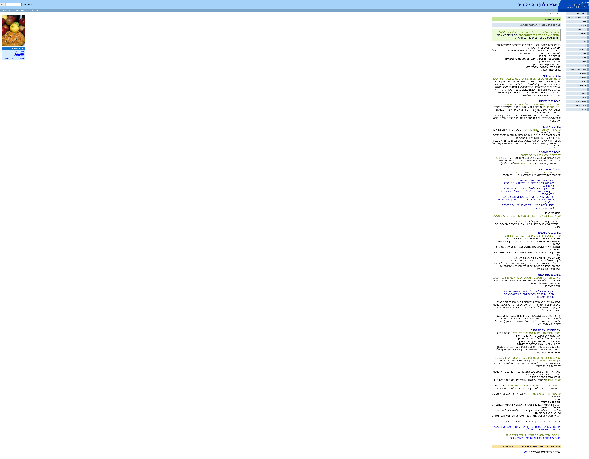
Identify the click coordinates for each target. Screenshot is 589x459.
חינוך (584, 41)
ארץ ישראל (582, 26)
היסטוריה (582, 34)
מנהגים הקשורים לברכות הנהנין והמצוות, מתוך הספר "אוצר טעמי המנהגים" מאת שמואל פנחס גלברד (527, 428)
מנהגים (583, 65)
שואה (584, 97)
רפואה (583, 93)
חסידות (583, 45)
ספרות (583, 81)
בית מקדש (582, 30)
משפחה (583, 73)
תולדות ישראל (581, 101)
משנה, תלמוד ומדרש (578, 69)
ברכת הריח (19, 54)
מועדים (583, 57)
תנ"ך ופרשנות (581, 105)
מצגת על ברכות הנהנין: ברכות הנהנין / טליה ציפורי (535, 438)
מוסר (584, 53)
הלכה (584, 37)
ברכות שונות (19, 56)
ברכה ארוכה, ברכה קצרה (14, 58)
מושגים (583, 61)
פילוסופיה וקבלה (580, 85)
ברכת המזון (19, 51)
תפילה (583, 109)
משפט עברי (581, 77)
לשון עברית (582, 49)
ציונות (584, 89)
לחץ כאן (528, 452)
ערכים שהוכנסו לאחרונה (577, 18)
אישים (584, 22)
